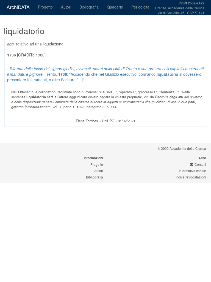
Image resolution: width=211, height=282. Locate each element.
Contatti (200, 164)
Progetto (45, 7)
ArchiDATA (18, 6)
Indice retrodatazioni (191, 177)
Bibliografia (89, 7)
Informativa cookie (192, 170)
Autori (66, 7)
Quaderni (115, 7)
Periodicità (140, 7)
